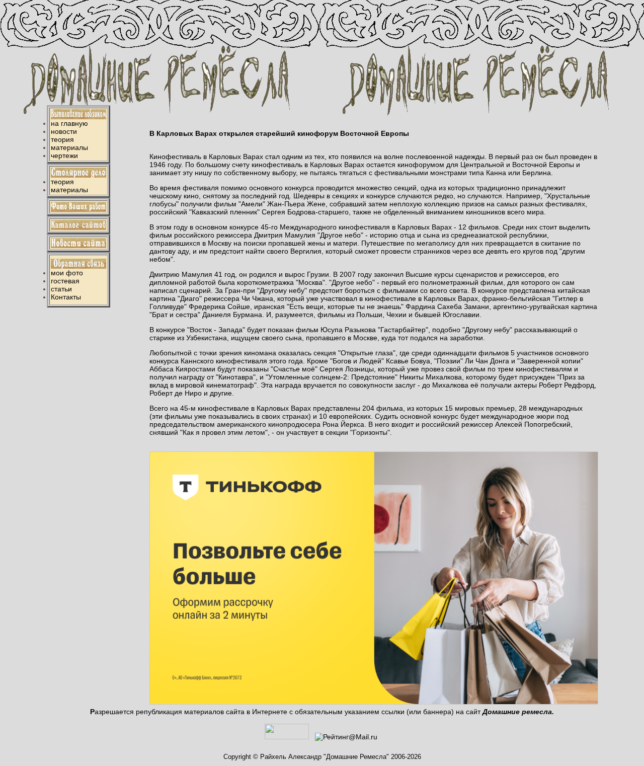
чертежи (64, 155)
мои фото (67, 273)
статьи (61, 289)
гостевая (65, 281)
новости (64, 131)
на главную (69, 123)
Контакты (66, 297)
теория (62, 139)
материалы (69, 147)
